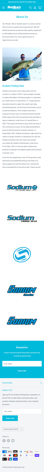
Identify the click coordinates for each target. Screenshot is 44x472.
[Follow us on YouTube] (13, 440)
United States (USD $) (11, 429)
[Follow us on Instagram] (8, 440)
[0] (39, 7)
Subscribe (22, 371)
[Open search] (30, 7)
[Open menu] (3, 8)
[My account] (35, 7)
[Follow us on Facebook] (4, 440)
